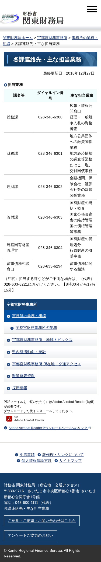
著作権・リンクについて (63, 454)
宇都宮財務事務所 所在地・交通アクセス (46, 364)
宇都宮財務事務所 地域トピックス (42, 340)
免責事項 (27, 454)
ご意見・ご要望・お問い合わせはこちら (42, 520)
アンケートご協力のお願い (30, 535)
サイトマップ (70, 460)
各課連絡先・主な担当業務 (26, 508)
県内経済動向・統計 (29, 352)
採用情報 (19, 388)
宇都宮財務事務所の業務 (36, 327)
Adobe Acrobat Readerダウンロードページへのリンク (48, 428)
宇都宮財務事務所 (52, 38)
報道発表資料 (23, 376)
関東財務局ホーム (18, 38)
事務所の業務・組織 (29, 316)
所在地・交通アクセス (59, 485)
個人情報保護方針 (37, 460)
